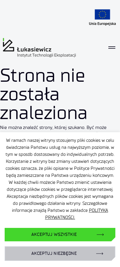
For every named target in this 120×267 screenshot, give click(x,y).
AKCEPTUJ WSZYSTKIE (54, 234)
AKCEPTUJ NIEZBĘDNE (54, 253)
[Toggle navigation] (112, 47)
